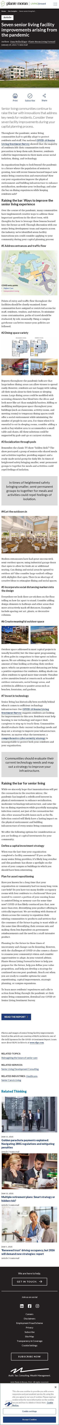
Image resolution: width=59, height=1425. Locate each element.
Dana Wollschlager (18, 42)
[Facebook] (29, 1306)
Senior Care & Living (11, 1080)
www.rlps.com (37, 1043)
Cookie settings (29, 1345)
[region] (29, 1404)
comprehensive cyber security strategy (23, 738)
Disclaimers (29, 1318)
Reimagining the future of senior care (19, 1057)
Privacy (29, 1327)
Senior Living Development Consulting (20, 1069)
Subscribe (30, 1332)
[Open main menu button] (55, 4)
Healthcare (31, 1076)
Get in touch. (27, 1281)
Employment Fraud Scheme (29, 1323)
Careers (29, 1314)
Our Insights (12, 11)
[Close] (55, 1387)
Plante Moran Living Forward (41, 42)
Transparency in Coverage (29, 1341)
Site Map (29, 1336)
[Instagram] (37, 1306)
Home (3, 11)
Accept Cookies (29, 1419)
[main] (29, 712)
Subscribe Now (29, 1356)
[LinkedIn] (22, 1306)
